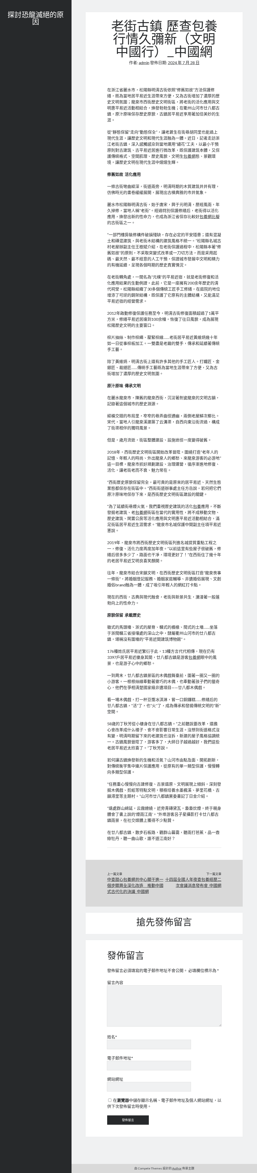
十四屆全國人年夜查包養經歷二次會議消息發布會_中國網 (193, 882)
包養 (197, 506)
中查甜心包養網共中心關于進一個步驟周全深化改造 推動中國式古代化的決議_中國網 (135, 885)
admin (144, 62)
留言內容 (115, 982)
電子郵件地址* (120, 1058)
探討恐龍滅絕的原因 (36, 19)
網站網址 (115, 1079)
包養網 (189, 156)
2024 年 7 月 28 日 (184, 62)
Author (177, 1168)
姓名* (112, 1036)
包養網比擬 (210, 216)
